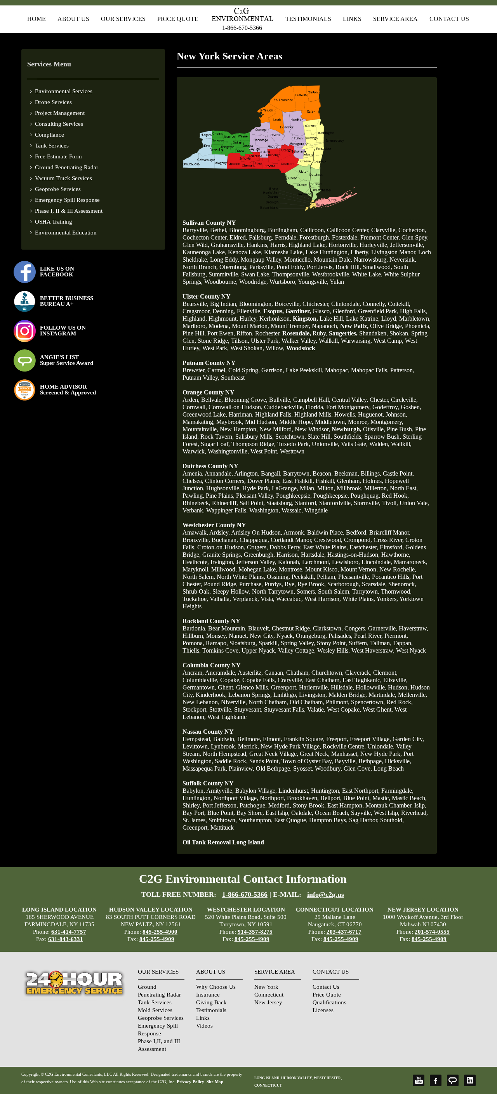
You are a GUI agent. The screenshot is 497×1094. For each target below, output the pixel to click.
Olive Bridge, (386, 326)
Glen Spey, (415, 237)
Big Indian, (224, 303)
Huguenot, (371, 414)
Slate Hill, (320, 436)
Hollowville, (371, 687)
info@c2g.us (325, 894)
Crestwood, (328, 540)
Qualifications (329, 1002)
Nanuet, (238, 635)
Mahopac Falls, (370, 370)
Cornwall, (194, 407)
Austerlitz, (250, 672)
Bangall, (271, 473)
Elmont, (272, 739)
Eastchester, (363, 547)
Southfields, (348, 436)
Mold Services (155, 1010)
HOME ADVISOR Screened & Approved (68, 390)
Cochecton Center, (205, 237)
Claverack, (358, 672)
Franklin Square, (304, 739)
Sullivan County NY (209, 222)
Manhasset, (345, 753)
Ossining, (278, 576)
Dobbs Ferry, (285, 547)
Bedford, (357, 532)
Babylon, (193, 790)
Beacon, (323, 473)
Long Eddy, (224, 259)
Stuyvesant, (248, 709)
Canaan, (274, 672)
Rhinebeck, (196, 503)
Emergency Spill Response (67, 200)
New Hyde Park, (381, 753)
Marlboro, (194, 326)
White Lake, (367, 274)
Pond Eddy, (290, 267)
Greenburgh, (259, 554)
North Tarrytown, (273, 591)
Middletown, (330, 421)
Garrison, (272, 370)
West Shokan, (247, 348)
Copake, (230, 680)
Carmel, (217, 370)
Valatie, (316, 709)
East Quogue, (291, 820)
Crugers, (257, 547)
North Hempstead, (225, 753)
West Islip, (387, 812)
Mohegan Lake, (257, 569)
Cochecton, (412, 230)
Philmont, (337, 702)
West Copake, (344, 709)
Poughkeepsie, (294, 495)
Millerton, (376, 488)
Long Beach (389, 768)
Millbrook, (350, 488)
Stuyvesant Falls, (285, 709)
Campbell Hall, (311, 399)
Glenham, (349, 481)
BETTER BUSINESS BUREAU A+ (66, 301)
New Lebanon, (200, 702)
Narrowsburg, (371, 259)
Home (36, 19)
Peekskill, (303, 576)
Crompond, (358, 540)
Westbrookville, (331, 274)
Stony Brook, (309, 805)
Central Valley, (350, 399)
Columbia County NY (211, 665)
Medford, (279, 805)
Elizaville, (395, 680)
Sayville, (361, 812)
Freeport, (337, 739)
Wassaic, (292, 510)
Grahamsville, (228, 244)
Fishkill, (325, 481)
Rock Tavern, (217, 436)
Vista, (268, 599)
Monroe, (358, 421)
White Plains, (358, 599)
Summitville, (224, 274)
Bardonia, (194, 628)
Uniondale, (380, 746)
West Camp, (388, 340)
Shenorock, (402, 584)
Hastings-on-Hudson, (353, 554)
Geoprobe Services (58, 189)
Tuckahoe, (195, 599)
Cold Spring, (244, 370)
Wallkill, (329, 340)
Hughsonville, (223, 488)
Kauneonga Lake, (204, 252)
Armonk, (294, 532)
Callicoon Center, (348, 230)
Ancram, (193, 672)
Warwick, (194, 451)
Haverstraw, (413, 628)
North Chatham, (268, 702)
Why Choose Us (216, 987)
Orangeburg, (311, 635)
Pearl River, (368, 635)
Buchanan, (225, 540)
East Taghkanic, (362, 680)
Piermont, (396, 635)
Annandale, (219, 473)
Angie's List (453, 1080)
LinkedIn (470, 1080)
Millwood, (224, 569)
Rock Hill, (348, 267)
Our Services (123, 19)
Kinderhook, (211, 694)
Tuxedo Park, (293, 444)
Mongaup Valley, (262, 259)
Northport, (272, 798)
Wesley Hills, (333, 650)
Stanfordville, (335, 503)
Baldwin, (224, 739)
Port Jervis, (320, 267)
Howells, (345, 414)
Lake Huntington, (327, 252)
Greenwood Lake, (204, 414)
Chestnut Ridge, (291, 628)
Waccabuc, (289, 599)
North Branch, (200, 267)
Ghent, (226, 687)
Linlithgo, (285, 694)
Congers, (355, 628)
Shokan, (399, 333)
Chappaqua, (254, 540)
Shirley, (191, 805)
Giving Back (211, 1002)
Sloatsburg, (243, 643)
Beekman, (346, 473)
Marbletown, (415, 318)
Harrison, (287, 554)
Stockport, (195, 709)
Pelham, (327, 576)
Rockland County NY (211, 621)
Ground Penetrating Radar (66, 167)
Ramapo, (217, 643)
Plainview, (241, 768)
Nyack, (285, 635)
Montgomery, (386, 421)
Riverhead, (414, 812)
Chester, (379, 399)
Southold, (392, 820)
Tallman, (380, 643)
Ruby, (320, 333)
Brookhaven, (303, 798)
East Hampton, (345, 805)
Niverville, (234, 702)
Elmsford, (392, 547)
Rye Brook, (311, 584)
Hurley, (249, 318)
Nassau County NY (208, 731)
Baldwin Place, (325, 532)
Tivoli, (390, 503)
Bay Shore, (250, 812)
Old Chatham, (307, 702)
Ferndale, (286, 237)
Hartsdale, (313, 554)
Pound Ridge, (221, 584)
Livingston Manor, (394, 252)
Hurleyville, (374, 244)
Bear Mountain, (227, 628)
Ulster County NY (206, 296)
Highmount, (223, 318)
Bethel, (219, 230)
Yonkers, (387, 599)
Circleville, (404, 399)
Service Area (395, 19)
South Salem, (334, 591)
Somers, (306, 591)
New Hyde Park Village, (291, 746)
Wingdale (316, 510)
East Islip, (278, 812)
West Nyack (411, 650)
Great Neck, (315, 753)
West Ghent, (378, 709)
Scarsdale (373, 584)
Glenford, (344, 311)
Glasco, (322, 311)
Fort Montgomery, (348, 407)
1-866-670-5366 (242, 27)
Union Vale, (414, 503)
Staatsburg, (280, 503)
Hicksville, (398, 761)
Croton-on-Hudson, (221, 547)
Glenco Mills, (252, 687)
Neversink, (402, 259)
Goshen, (411, 407)
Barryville (194, 230)
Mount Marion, (250, 326)
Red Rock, (399, 702)
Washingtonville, (228, 451)
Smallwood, (377, 267)
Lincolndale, (376, 562)
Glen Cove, (358, 768)
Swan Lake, (256, 274)
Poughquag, (365, 495)
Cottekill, (399, 303)
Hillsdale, (342, 687)
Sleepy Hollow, (231, 591)
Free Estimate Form (58, 156)
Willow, (275, 348)
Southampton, (255, 820)
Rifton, (245, 333)
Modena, (219, 326)
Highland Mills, (313, 414)
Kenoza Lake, (245, 252)
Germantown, (199, 687)
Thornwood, (396, 591)
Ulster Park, (265, 340)
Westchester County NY (214, 525)
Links (352, 19)
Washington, (264, 510)
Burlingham (282, 230)
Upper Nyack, (259, 650)
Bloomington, (256, 303)
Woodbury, (328, 768)
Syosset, (303, 768)
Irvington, (222, 562)
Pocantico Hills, (391, 576)
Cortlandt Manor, (292, 540)
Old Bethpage (273, 768)
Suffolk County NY (208, 783)
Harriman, (241, 414)
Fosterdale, (345, 237)
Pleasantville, (354, 576)
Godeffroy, (385, 407)
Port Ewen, (221, 333)
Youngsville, (313, 281)
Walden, (379, 444)
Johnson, (396, 414)
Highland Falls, (274, 414)
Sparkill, (269, 643)
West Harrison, (322, 599)
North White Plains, (241, 576)
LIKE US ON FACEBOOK (57, 272)
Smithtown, (223, 820)
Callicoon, (312, 230)
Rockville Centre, (344, 746)
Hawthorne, (395, 554)
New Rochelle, (397, 569)
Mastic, (381, 798)
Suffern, (358, 643)
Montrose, (291, 569)
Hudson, (398, 687)
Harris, (278, 244)
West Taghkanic (227, 717)
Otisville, (374, 429)
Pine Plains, (220, 495)
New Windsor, (312, 429)
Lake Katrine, (363, 318)
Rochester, (268, 333)
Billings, (371, 473)
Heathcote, (195, 562)
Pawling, (193, 495)
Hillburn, (193, 635)
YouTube (418, 1080)
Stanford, (306, 503)
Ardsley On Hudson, (256, 532)
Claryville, (384, 230)
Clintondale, (346, 303)
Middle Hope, (296, 421)
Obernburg (232, 267)
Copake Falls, (259, 680)
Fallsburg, (261, 237)
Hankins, (258, 244)
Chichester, (316, 303)
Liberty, (360, 252)
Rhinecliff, (225, 503)
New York (266, 987)
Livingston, (313, 694)
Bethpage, (370, 761)
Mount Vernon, (359, 569)
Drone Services (53, 102)
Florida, (315, 407)
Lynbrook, (223, 746)
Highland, (194, 318)
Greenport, (284, 687)
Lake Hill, (332, 318)
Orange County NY (208, 392)
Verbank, (193, 510)
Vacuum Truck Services (63, 178)
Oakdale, (302, 812)
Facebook (435, 1080)
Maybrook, (229, 421)
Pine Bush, (400, 429)
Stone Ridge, (213, 340)
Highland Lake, (307, 244)
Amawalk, (195, 532)
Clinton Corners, (225, 481)
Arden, (191, 399)
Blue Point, (357, 798)
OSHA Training (53, 222)
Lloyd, (389, 318)
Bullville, (280, 399)
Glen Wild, (195, 244)
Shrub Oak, (196, 591)
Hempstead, (197, 739)
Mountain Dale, (333, 259)
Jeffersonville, (407, 244)
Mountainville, (200, 429)
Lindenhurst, (293, 790)
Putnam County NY (209, 362)
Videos (204, 1026)
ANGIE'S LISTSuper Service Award (66, 360)
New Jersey (268, 1002)
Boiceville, (288, 303)
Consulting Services (59, 124)
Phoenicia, (418, 326)
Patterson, (402, 370)
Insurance (208, 995)
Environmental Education (66, 232)
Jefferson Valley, (256, 562)
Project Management (60, 113)
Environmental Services (63, 91)
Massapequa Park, (204, 768)
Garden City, (408, 739)
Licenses (323, 1010)
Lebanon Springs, (250, 694)
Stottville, (221, 709)
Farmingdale (396, 790)
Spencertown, (368, 702)
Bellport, (331, 798)
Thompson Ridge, (253, 444)
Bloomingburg (247, 230)
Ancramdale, (220, 672)
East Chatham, (323, 680)
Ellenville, (249, 311)
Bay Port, (194, 812)
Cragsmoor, (196, 311)
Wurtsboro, (283, 281)
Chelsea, (192, 481)
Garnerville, (382, 628)
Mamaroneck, (410, 562)
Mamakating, (198, 421)
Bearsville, (195, 303)
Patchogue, (254, 805)
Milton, (326, 488)
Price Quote (177, 19)
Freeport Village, (370, 739)
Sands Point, (264, 761)
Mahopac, (337, 370)
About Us (73, 19)
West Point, (264, 451)
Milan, (308, 488)
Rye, (290, 584)
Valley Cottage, (297, 650)
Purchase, (251, 584)
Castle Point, (398, 473)
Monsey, (216, 635)
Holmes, (373, 481)
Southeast (233, 377)
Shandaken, (373, 333)
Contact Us (449, 19)
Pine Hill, (194, 333)
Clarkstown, (328, 628)
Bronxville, (196, 540)
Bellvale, (212, 399)
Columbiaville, (200, 680)
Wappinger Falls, (227, 510)
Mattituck (222, 827)
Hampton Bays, (328, 820)
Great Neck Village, (273, 753)
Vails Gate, (354, 444)
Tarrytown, (365, 591)
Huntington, (326, 790)
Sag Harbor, (364, 820)
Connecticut (268, 995)
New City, (262, 635)
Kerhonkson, (275, 318)
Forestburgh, (314, 237)
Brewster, (194, 370)
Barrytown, (297, 473)
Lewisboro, (346, 562)
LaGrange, (285, 488)
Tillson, (240, 340)
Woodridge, (253, 281)
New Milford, (276, 429)
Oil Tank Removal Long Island (223, 842)
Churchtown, (327, 672)
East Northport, (361, 790)
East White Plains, (325, 547)
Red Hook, (395, 495)
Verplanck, (246, 599)
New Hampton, (239, 429)
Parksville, (262, 267)
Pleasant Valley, (255, 495)
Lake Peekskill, (304, 370)
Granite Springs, (222, 554)
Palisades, (340, 635)
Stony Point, (332, 643)
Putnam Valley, (200, 377)
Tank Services (52, 145)
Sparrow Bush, (382, 436)
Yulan (337, 281)
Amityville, (220, 790)
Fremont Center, (380, 237)
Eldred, (238, 237)
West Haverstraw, (372, 650)
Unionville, (325, 444)
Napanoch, (325, 326)
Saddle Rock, (231, 761)
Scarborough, (343, 584)
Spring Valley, (298, 643)
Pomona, (193, 643)
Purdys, (273, 584)
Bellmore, (249, 739)
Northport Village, (236, 798)
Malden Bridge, (347, 694)
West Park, (215, 348)
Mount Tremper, (290, 326)
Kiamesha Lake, (284, 252)
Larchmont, (316, 562)
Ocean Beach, (332, 812)
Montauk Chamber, (389, 805)
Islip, (420, 805)
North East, (404, 488)
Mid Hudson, (261, 421)
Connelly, (374, 303)
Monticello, (298, 259)
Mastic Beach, (409, 798)
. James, (194, 820)
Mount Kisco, (322, 569)
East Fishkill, (298, 481)
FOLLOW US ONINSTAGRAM (63, 331)
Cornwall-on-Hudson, (235, 407)
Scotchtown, (290, 436)
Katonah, (289, 562)
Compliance (49, 135)
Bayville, (346, 761)
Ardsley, (219, 532)
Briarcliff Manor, (389, 532)
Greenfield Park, (378, 311)
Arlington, (246, 473)
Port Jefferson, (220, 805)
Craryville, (291, 680)
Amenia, (192, 473)
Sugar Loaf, (215, 444)
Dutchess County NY (210, 466)
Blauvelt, (259, 628)
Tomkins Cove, (221, 650)
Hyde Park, (256, 488)
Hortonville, (343, 244)
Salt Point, (252, 503)
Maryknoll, (196, 569)
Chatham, (298, 672)
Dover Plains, (264, 481)
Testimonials (308, 19)
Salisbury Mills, (254, 436)
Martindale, (382, 694)
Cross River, (389, 540)
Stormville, (367, 503)
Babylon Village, (256, 790)
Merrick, (248, 746)
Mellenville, (412, 694)
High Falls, (413, 311)
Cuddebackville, (284, 407)
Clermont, (385, 672)
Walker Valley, (299, 340)
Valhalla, (220, 599)
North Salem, (198, 576)
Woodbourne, (221, 281)
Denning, (223, 311)
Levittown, (195, 746)
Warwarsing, (356, 340)
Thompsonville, (292, 274)
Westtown (292, 451)
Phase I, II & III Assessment (69, 211)
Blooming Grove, (246, 399)
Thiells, (191, 650)
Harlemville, (314, 687)
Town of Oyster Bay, (307, 761)
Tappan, (403, 643)
